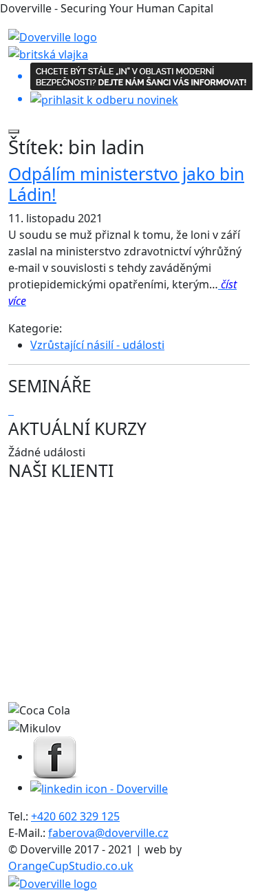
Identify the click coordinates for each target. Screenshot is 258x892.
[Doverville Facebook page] (54, 756)
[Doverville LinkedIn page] (99, 787)
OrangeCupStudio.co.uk (70, 865)
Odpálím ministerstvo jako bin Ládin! (126, 183)
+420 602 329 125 (75, 816)
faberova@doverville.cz (108, 832)
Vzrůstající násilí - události (97, 344)
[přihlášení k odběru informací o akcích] (129, 85)
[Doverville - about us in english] (48, 53)
